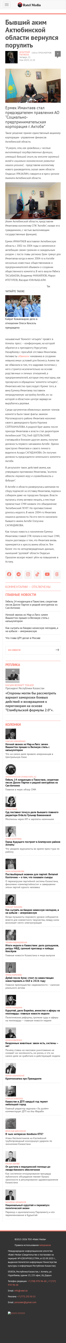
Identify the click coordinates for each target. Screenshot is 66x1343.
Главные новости (20, 594)
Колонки (13, 724)
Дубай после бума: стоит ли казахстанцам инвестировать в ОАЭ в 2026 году (29, 979)
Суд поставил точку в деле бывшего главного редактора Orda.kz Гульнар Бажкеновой (31, 813)
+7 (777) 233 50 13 (26, 1296)
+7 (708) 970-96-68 (37, 1281)
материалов (45, 1245)
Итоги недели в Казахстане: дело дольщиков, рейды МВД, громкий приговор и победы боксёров (32, 948)
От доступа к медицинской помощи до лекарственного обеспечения (27, 1168)
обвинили (23, 356)
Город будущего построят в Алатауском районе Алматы (32, 843)
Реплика (12, 664)
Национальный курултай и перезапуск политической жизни (27, 1206)
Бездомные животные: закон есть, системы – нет (31, 1044)
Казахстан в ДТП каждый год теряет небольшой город (26, 1103)
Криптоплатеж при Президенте (23, 1078)
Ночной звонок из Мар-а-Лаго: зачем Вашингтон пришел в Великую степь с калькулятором (27, 618)
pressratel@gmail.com (25, 1302)
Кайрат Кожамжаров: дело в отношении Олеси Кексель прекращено (21, 323)
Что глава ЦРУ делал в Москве (22, 638)
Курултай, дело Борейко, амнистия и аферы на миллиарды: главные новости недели (32, 1012)
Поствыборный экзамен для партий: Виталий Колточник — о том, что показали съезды (31, 876)
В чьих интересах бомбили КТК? (24, 1134)
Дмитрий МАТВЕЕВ (24, 53)
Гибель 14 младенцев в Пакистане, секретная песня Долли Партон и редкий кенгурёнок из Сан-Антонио (31, 604)
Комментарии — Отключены (28, 587)
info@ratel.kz (21, 1290)
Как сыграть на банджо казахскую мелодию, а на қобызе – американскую (31, 629)
